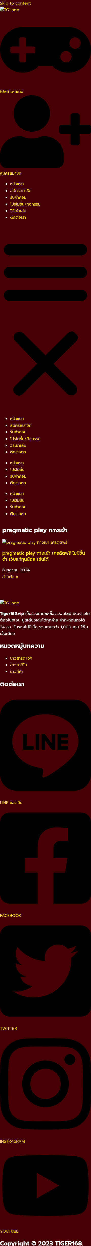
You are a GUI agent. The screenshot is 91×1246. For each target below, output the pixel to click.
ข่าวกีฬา (16, 672)
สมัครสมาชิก (20, 191)
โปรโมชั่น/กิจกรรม (25, 204)
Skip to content (15, 3)
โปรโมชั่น (17, 470)
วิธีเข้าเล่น (18, 211)
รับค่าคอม (18, 197)
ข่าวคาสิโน (18, 665)
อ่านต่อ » (10, 577)
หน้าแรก (17, 184)
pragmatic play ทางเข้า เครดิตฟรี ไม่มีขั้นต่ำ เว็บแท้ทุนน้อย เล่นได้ (43, 556)
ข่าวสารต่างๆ (21, 658)
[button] (45, 318)
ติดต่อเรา (18, 217)
